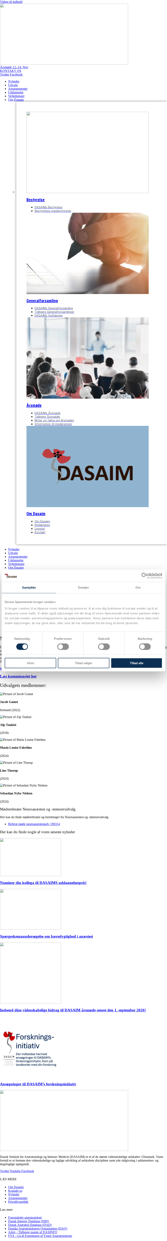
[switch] (63, 646)
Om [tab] (138, 587)
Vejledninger (16, 96)
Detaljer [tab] (83, 587)
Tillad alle (136, 663)
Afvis (30, 663)
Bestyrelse (35, 199)
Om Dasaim (16, 99)
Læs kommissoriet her (18, 676)
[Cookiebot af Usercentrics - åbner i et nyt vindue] (144, 576)
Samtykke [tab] (29, 587)
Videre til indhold (11, 1)
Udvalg (13, 85)
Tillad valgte (83, 663)
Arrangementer (17, 88)
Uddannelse (15, 92)
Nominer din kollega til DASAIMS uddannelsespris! (43, 883)
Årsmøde (34, 405)
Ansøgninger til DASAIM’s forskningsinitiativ (38, 1084)
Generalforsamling (42, 300)
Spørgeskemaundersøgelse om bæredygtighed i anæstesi (46, 936)
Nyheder (13, 81)
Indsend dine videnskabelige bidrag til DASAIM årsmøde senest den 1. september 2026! (73, 1010)
